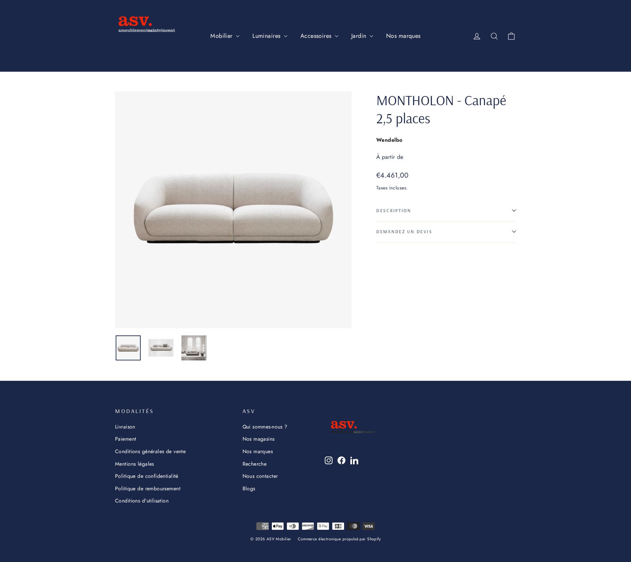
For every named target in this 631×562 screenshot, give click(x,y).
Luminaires (267, 36)
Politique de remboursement (147, 488)
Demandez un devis (404, 231)
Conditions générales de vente (150, 451)
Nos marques (403, 36)
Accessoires (316, 36)
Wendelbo (389, 140)
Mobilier (222, 36)
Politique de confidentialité (146, 476)
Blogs (249, 488)
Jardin (359, 36)
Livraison (125, 426)
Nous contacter (260, 476)
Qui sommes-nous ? (265, 426)
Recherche (255, 464)
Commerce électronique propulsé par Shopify (339, 539)
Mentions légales (134, 464)
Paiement (125, 439)
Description (393, 210)
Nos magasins (259, 439)
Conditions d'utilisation (142, 500)
